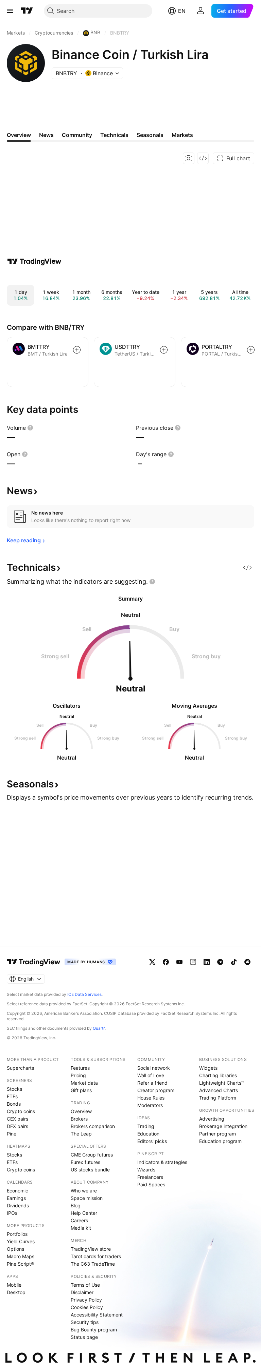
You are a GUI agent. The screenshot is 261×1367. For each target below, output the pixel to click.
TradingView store (91, 1249)
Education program (220, 1141)
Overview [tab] (19, 135)
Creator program (155, 1090)
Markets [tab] (182, 135)
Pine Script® (20, 1264)
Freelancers (150, 1177)
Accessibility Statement (97, 1315)
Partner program (217, 1134)
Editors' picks (152, 1141)
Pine (11, 1134)
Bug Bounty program (94, 1329)
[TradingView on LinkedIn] (206, 962)
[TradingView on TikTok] (234, 962)
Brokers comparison (93, 1126)
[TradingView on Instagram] (193, 962)
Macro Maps (20, 1256)
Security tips (85, 1322)
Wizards (146, 1169)
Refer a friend (152, 1083)
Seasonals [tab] (150, 135)
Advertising (211, 1119)
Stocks (14, 1089)
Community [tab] (77, 135)
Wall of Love (150, 1075)
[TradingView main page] (27, 11)
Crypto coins (21, 1111)
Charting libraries (218, 1075)
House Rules (150, 1098)
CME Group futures (92, 1155)
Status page (84, 1337)
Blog (76, 1205)
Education (148, 1134)
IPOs (12, 1213)
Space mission (87, 1198)
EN (182, 10)
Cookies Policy (87, 1307)
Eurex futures (85, 1162)
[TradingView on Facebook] (166, 962)
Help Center (84, 1213)
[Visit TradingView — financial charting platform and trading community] (34, 261)
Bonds (14, 1104)
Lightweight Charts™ (221, 1083)
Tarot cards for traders (96, 1256)
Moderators (150, 1105)
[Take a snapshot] (188, 158)
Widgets (208, 1068)
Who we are (84, 1190)
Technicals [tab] (114, 135)
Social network (153, 1068)
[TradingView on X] (152, 962)
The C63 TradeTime (93, 1264)
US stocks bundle (90, 1169)
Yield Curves (21, 1241)
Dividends (18, 1205)
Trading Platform (217, 1098)
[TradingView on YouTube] (179, 962)
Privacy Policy (86, 1300)
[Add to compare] (77, 350)
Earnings (16, 1198)
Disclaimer (82, 1292)
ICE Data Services (84, 994)
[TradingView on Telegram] (220, 962)
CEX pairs (17, 1119)
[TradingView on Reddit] (247, 962)
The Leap (81, 1134)
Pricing (78, 1075)
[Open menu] (10, 11)
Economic (17, 1190)
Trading (145, 1126)
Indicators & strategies (162, 1162)
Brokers (79, 1119)
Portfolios (17, 1234)
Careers (79, 1220)
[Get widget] (203, 158)
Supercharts (20, 1068)
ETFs (12, 1096)
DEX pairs (17, 1126)
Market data (84, 1083)
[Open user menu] (200, 11)
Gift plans (81, 1090)
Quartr (99, 1028)
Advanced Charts (218, 1090)
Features (80, 1068)
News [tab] (46, 135)
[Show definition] (30, 428)
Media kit (81, 1228)
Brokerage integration (223, 1126)
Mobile (14, 1285)
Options (15, 1249)
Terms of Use (85, 1285)
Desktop (16, 1292)
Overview (81, 1111)
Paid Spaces (151, 1184)
